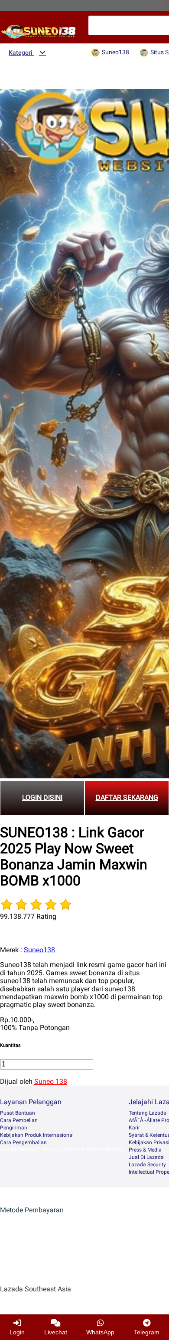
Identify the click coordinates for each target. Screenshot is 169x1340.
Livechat (55, 1332)
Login (17, 1332)
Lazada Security (147, 1165)
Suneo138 (39, 950)
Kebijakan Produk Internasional (37, 1135)
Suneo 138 (50, 1081)
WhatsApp (100, 1332)
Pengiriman (13, 1128)
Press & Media (145, 1150)
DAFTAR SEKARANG (127, 797)
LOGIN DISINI (42, 797)
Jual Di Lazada (146, 1157)
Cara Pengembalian (23, 1142)
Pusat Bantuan (17, 1113)
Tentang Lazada (147, 1113)
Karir (134, 1128)
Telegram (146, 1332)
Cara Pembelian (19, 1120)
